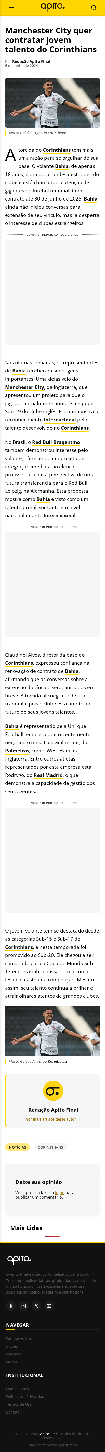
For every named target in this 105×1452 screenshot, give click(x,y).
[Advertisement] (52, 292)
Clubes (12, 1346)
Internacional (60, 419)
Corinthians (57, 149)
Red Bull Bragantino (56, 441)
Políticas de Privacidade (26, 1397)
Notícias (17, 1147)
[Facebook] (11, 1306)
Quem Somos (17, 1389)
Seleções (13, 1354)
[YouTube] (49, 1306)
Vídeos (11, 1362)
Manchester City (24, 386)
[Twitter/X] (36, 1306)
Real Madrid (48, 774)
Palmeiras (17, 750)
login (59, 1192)
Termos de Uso (19, 1404)
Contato (12, 1412)
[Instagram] (24, 1306)
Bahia (62, 166)
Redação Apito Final (31, 61)
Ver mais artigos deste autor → (53, 1119)
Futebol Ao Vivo (19, 1339)
